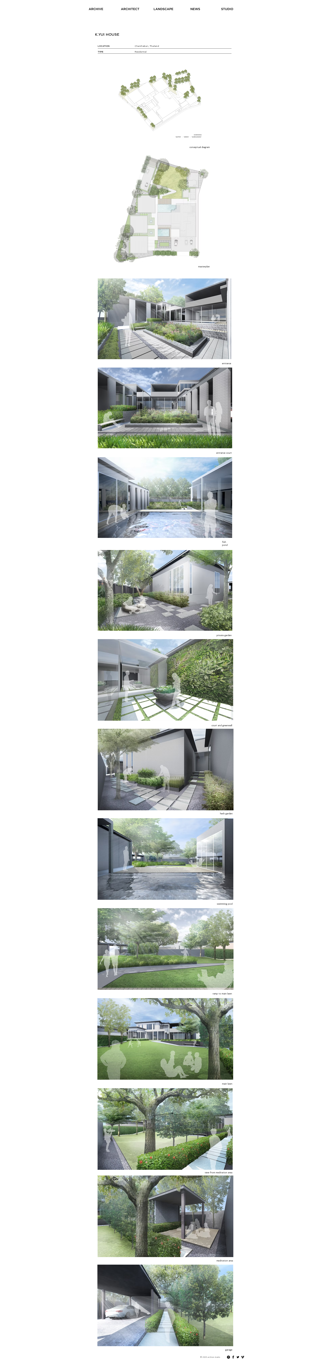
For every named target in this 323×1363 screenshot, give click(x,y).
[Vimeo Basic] (242, 1357)
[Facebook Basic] (233, 1357)
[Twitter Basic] (237, 1357)
